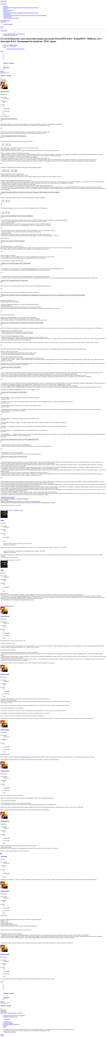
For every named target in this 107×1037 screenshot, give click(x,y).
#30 (4, 976)
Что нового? (6, 11)
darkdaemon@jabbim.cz (25, 757)
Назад (2, 51)
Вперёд (2, 71)
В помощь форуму (15, 18)
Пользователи (6, 14)
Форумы (5, 8)
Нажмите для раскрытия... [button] (9, 544)
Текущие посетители (26, 15)
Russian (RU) (6, 1019)
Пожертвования (7, 16)
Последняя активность (33, 12)
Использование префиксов (32, 7)
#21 (4, 541)
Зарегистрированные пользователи (12, 15)
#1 (4, 113)
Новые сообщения (8, 10)
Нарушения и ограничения (10, 7)
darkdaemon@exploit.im (10, 498)
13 (4, 69)
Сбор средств (6, 18)
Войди (27, 501)
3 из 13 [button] (8, 72)
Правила (5, 6)
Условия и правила (8, 1023)
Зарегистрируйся (36, 501)
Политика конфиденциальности (11, 1024)
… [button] (4, 60)
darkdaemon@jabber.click (22, 498)
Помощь (5, 1025)
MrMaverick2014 (14, 45)
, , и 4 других (14, 510)
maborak (15, 48)
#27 (4, 843)
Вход (2, 28)
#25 (4, 751)
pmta (18, 48)
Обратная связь (7, 1021)
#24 (4, 696)
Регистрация (4, 30)
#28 (4, 877)
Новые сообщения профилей (20, 12)
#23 (4, 638)
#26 (4, 793)
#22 (4, 591)
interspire (10, 48)
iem (7, 48)
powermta (22, 48)
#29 (4, 913)
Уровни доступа (21, 7)
